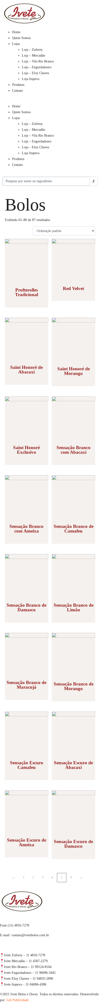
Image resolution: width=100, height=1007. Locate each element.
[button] (50, 100)
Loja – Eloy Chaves (35, 73)
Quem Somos (21, 38)
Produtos (18, 85)
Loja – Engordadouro (36, 67)
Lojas (16, 44)
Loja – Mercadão (33, 55)
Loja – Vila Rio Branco (38, 61)
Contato (17, 90)
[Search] (93, 181)
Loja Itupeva (30, 79)
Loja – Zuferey (32, 49)
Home (16, 32)
